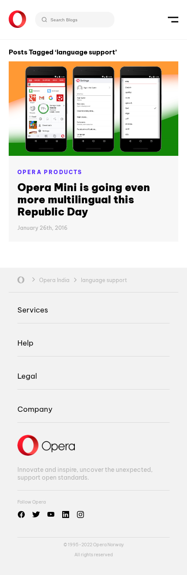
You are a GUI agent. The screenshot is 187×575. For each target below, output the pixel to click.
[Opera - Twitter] (36, 514)
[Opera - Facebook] (21, 514)
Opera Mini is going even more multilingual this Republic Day (83, 199)
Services (32, 309)
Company (35, 409)
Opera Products (50, 172)
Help (25, 342)
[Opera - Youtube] (51, 514)
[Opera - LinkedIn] (65, 514)
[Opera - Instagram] (80, 514)
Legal (27, 375)
